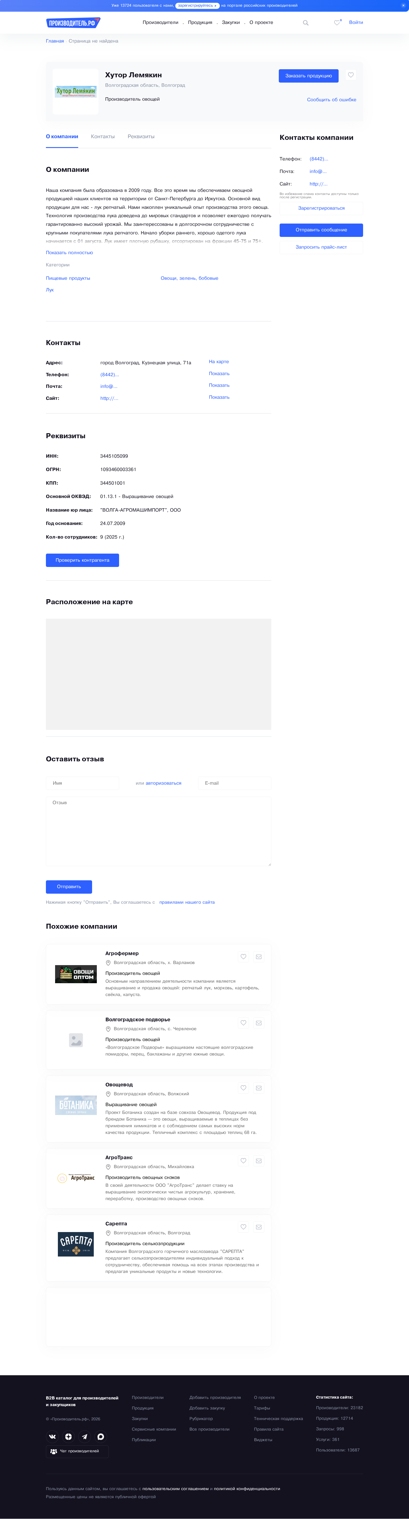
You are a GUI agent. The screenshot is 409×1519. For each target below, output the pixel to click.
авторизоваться (163, 783)
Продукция (200, 23)
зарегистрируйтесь (195, 6)
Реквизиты (141, 136)
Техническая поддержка (278, 1419)
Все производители (209, 1429)
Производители (160, 23)
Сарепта (116, 1224)
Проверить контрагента (82, 560)
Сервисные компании (154, 1429)
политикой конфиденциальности (247, 1489)
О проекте (261, 23)
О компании (62, 137)
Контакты (103, 136)
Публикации (144, 1440)
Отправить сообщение (321, 230)
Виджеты (263, 1440)
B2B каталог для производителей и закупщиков (82, 1401)
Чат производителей (79, 1451)
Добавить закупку (207, 1408)
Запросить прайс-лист (321, 247)
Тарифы (262, 1408)
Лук (50, 290)
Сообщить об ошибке (331, 100)
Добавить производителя (215, 1398)
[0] (337, 23)
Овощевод (119, 1085)
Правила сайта (269, 1429)
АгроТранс (119, 1158)
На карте (219, 362)
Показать (219, 374)
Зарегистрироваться (321, 208)
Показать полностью (69, 253)
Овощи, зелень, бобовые (189, 278)
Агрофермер (122, 953)
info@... (108, 387)
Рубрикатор (201, 1419)
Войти (356, 23)
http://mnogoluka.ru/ (110, 399)
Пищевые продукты (68, 278)
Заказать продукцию (308, 76)
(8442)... (109, 375)
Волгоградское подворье (137, 1020)
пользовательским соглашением (175, 1489)
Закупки (231, 23)
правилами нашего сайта (187, 902)
